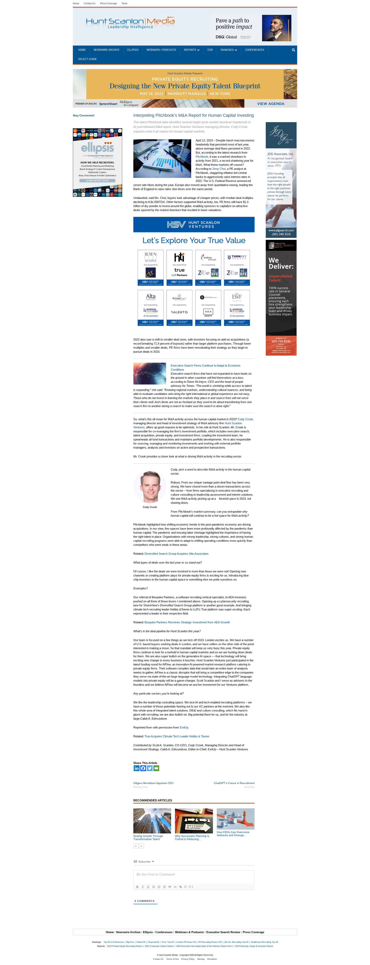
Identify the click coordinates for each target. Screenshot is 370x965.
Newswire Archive (106, 50)
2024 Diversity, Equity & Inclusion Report (254, 946)
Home (76, 3)
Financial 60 (153, 942)
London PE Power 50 (186, 942)
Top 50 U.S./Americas (113, 942)
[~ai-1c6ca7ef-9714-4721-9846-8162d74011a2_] (250, 17)
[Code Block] (175, 887)
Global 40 (140, 942)
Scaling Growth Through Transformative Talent (148, 837)
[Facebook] (143, 768)
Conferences (254, 50)
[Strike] (153, 887)
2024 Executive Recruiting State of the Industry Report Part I (204, 946)
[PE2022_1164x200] (185, 71)
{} (185, 886)
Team (124, 3)
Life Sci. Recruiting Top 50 (236, 942)
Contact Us (89, 3)
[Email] (156, 768)
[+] (191, 886)
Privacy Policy (188, 959)
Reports (190, 50)
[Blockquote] (169, 887)
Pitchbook (202, 156)
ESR (210, 50)
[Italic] (142, 887)
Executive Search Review (223, 932)
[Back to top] (364, 959)
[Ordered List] (159, 887)
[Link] (180, 887)
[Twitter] (150, 768)
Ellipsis (133, 50)
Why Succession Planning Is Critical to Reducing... (192, 837)
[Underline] (148, 887)
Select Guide (87, 59)
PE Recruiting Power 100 (210, 942)
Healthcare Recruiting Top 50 (264, 942)
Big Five (130, 942)
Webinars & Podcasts (189, 932)
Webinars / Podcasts (161, 50)
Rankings (227, 50)
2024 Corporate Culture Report (159, 946)
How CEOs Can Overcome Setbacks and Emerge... (233, 834)
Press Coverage (108, 3)
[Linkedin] (137, 768)
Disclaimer (212, 959)
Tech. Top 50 (167, 942)
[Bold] (137, 887)
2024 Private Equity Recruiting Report (124, 946)
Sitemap (201, 959)
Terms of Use (172, 959)
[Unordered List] (164, 887)
